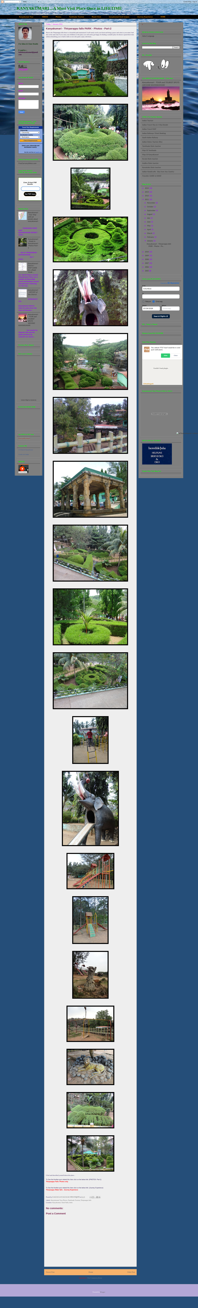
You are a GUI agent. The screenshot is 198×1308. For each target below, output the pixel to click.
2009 (147, 256)
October (150, 207)
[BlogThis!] (93, 1197)
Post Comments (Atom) (95, 1278)
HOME (163, 17)
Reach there (96, 17)
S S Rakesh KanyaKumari (25, 450)
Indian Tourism (147, 121)
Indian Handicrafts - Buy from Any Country (158, 172)
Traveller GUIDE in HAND (151, 176)
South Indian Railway (150, 138)
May (149, 226)
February (150, 237)
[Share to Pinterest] (99, 1197)
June (149, 222)
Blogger (102, 1292)
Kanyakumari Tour (26, 17)
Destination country (26, 135)
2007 (147, 263)
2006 (147, 267)
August (150, 214)
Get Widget (36, 196)
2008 (147, 259)
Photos (58, 17)
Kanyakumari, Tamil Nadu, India (62, 1202)
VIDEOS (45, 17)
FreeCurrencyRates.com (27, 163)
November (151, 203)
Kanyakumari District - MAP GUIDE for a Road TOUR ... (33, 268)
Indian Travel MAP (149, 129)
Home (91, 1272)
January (150, 241)
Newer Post (50, 1272)
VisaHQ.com (38, 152)
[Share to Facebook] (97, 1197)
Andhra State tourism (150, 163)
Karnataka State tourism (151, 167)
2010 (147, 252)
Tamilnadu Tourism (76, 17)
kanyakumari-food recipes (119, 17)
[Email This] (91, 1197)
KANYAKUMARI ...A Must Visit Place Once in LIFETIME (69, 8)
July (148, 218)
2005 (147, 271)
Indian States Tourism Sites (152, 142)
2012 (147, 196)
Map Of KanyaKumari (150, 155)
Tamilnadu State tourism (151, 146)
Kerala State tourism (150, 159)
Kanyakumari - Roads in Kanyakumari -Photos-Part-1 (33, 243)
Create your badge (23, 454)
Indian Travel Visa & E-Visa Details (155, 125)
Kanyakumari (24, 438)
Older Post (131, 1272)
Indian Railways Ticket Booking (154, 133)
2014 (147, 188)
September (151, 211)
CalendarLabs (33, 400)
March (150, 233)
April (149, 230)
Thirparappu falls (86, 1200)
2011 (147, 200)
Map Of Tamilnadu (149, 150)
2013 (147, 192)
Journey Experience (145, 17)
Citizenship (23, 130)
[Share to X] (95, 1197)
